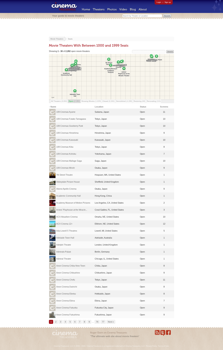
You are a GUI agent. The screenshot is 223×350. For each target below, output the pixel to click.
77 (103, 322)
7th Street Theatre (64, 175)
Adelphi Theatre (63, 245)
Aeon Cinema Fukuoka (66, 308)
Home (86, 9)
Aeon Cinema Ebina (65, 301)
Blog (133, 9)
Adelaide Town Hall (65, 238)
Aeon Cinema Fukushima (68, 315)
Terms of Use (163, 346)
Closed (108, 101)
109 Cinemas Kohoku (66, 154)
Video (123, 9)
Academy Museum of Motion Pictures (73, 203)
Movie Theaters (56, 39)
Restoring (139, 101)
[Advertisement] (111, 28)
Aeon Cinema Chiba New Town (70, 266)
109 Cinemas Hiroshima (67, 133)
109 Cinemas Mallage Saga (69, 161)
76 (97, 322)
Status (143, 107)
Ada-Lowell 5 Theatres (66, 231)
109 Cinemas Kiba (64, 147)
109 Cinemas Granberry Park (69, 126)
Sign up (168, 2)
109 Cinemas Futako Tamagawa (71, 119)
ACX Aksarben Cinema (67, 217)
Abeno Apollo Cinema (66, 189)
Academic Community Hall (68, 196)
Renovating (154, 101)
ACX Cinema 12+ (64, 224)
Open (74, 101)
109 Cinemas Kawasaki (67, 140)
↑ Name (52, 107)
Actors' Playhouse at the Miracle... (71, 210)
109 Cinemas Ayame (65, 112)
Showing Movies (91, 101)
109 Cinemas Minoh (65, 168)
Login (159, 2)
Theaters (99, 9)
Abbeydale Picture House (68, 182)
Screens (164, 107)
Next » (111, 322)
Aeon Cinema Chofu (65, 280)
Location (99, 107)
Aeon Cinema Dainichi (66, 287)
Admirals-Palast (63, 252)
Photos (112, 9)
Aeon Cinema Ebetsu (66, 294)
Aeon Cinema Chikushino (68, 273)
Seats (70, 39)
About (143, 9)
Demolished (124, 101)
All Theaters (59, 101)
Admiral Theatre (63, 259)
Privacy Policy (151, 346)
